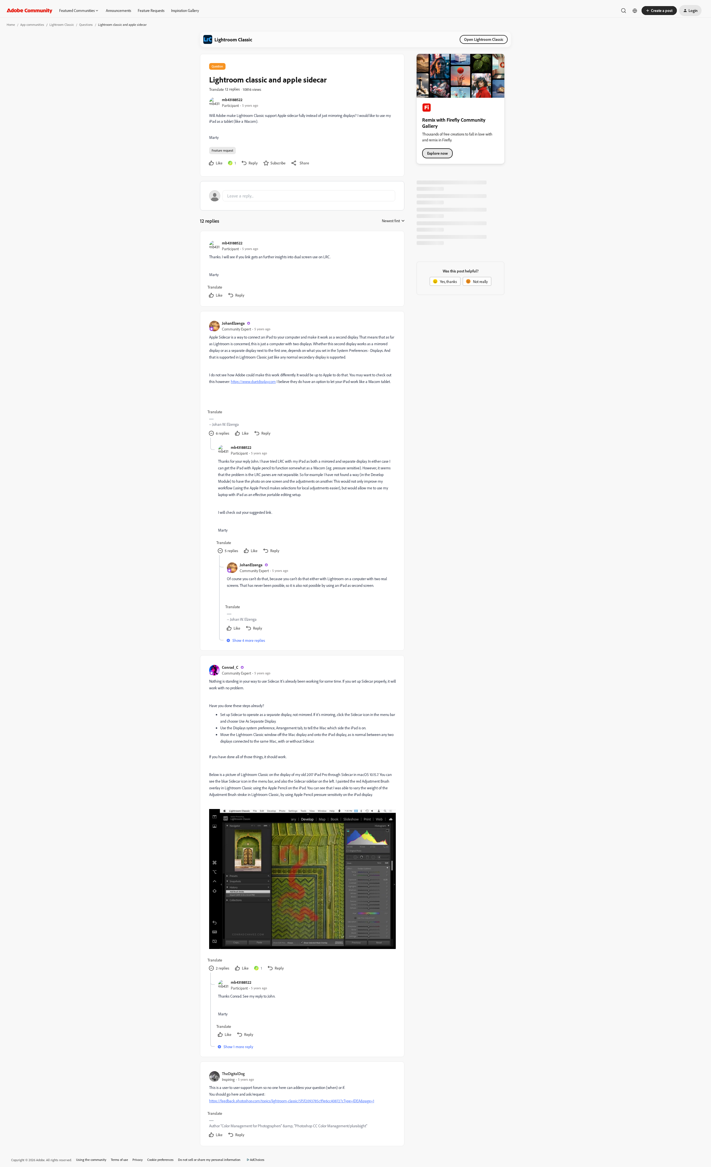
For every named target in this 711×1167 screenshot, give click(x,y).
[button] (659, 10)
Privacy (137, 1160)
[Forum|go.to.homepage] (29, 10)
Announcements (118, 10)
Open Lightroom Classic (483, 39)
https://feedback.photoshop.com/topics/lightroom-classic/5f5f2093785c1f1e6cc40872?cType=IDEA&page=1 (291, 1100)
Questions (86, 24)
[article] (301, 270)
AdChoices (257, 1160)
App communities (32, 24)
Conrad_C (230, 667)
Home (11, 24)
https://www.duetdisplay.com (253, 381)
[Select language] (634, 10)
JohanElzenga (233, 323)
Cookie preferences (160, 1160)
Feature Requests (151, 10)
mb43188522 (232, 99)
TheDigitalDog (233, 1073)
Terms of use (119, 1160)
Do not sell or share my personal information (209, 1160)
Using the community (91, 1160)
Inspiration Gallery (185, 10)
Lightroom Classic (61, 24)
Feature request (222, 150)
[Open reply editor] (302, 195)
